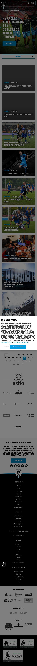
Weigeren (5, 346)
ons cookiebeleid (6, 342)
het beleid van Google (21, 342)
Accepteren (18, 346)
